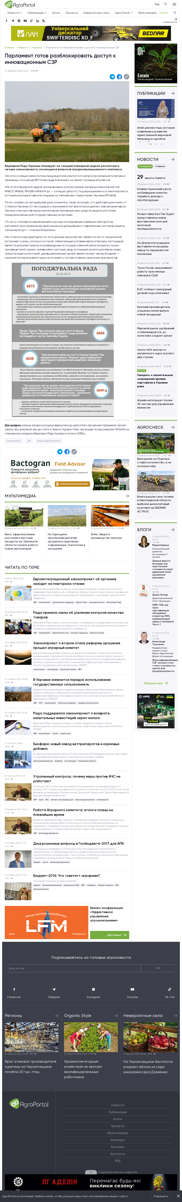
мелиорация (52, 669)
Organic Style (81, 602)
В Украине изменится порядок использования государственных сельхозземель (72, 681)
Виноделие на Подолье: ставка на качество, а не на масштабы (154, 462)
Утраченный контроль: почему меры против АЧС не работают (77, 778)
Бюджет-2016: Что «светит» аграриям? (66, 875)
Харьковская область (87, 761)
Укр (157, 4)
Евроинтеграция (97, 633)
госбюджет (91, 885)
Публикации (118, 1112)
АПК (117, 885)
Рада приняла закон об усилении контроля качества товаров (78, 614)
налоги (55, 733)
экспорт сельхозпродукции (62, 800)
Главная (9, 47)
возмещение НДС (71, 885)
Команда (118, 1139)
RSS (118, 1160)
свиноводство (102, 800)
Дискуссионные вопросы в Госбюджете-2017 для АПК (78, 843)
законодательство (97, 602)
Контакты (117, 1153)
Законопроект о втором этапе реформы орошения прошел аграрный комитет (76, 645)
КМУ (41, 703)
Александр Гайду (113, 602)
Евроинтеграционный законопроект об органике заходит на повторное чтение (74, 581)
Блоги (56, 12)
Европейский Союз (60, 633)
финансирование (41, 889)
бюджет (37, 862)
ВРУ (35, 602)
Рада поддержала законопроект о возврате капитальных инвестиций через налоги (71, 715)
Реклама (117, 1146)
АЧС (47, 800)
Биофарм (59, 761)
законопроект (14, 441)
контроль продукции (79, 633)
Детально (114, 935)
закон (41, 800)
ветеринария (70, 761)
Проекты (72, 12)
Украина (37, 47)
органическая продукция (63, 602)
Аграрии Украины (105, 885)
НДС (83, 885)
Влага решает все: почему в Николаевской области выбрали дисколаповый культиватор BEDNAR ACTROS (155, 504)
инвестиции (65, 733)
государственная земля (88, 703)
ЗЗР (29, 441)
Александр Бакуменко (48, 441)
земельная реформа (67, 703)
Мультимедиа (147, 12)
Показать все (153, 683)
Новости (23, 47)
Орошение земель (68, 669)
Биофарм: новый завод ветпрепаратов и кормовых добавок (76, 746)
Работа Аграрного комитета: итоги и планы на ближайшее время (73, 812)
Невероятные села (96, 12)
